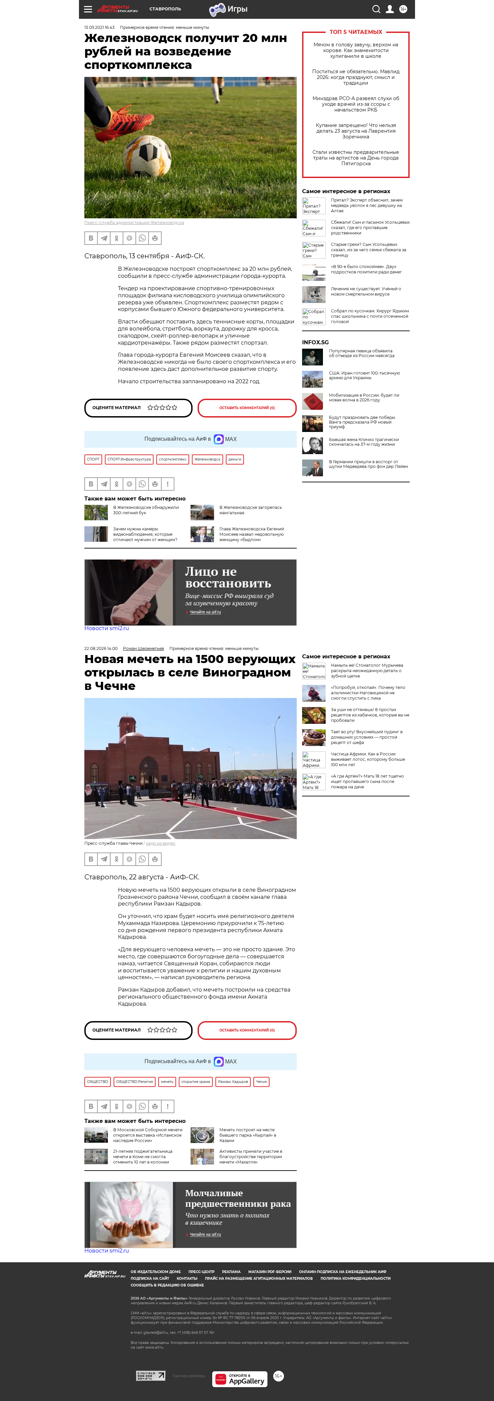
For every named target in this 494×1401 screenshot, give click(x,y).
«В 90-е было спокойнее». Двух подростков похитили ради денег (366, 269)
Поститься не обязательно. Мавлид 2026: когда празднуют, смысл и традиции (356, 77)
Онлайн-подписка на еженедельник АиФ (342, 1272)
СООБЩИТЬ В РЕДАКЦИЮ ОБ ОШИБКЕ (167, 1285)
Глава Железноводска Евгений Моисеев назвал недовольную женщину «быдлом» (251, 534)
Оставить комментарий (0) (247, 408)
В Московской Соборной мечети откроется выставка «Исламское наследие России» (147, 1135)
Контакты (187, 1278)
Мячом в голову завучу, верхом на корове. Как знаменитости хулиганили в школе (356, 50)
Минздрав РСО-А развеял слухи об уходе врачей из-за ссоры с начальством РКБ (356, 104)
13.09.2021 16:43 (99, 27)
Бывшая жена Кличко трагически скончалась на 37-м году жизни (364, 442)
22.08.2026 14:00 (101, 648)
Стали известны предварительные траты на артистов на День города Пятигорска (356, 158)
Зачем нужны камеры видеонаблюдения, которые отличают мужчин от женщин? (145, 534)
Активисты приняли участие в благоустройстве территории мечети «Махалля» (250, 1157)
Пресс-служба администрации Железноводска (134, 222)
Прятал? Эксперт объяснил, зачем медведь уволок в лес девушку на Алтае (367, 205)
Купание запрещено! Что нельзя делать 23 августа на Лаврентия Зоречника (356, 131)
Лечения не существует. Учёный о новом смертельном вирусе (366, 291)
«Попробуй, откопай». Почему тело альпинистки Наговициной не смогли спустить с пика (368, 693)
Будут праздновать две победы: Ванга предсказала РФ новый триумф (362, 422)
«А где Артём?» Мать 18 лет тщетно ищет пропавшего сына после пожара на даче (367, 781)
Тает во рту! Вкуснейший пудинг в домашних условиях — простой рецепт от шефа (367, 737)
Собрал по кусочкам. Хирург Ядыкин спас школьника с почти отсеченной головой (370, 316)
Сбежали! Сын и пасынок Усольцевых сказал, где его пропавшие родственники (370, 227)
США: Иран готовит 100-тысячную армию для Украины (364, 375)
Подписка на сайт (150, 1278)
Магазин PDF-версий (269, 1272)
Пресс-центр (201, 1272)
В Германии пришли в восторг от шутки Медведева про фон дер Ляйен (368, 464)
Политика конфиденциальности (355, 1278)
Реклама (231, 1272)
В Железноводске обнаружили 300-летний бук (146, 510)
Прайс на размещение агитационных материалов (259, 1278)
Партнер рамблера (189, 1376)
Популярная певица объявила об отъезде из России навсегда (362, 353)
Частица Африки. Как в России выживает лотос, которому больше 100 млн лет (368, 759)
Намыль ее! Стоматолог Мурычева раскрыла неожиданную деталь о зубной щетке (367, 670)
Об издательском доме (156, 1272)
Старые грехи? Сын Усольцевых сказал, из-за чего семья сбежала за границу (368, 250)
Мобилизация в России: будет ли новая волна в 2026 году (364, 397)
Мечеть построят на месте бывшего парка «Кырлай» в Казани (247, 1135)
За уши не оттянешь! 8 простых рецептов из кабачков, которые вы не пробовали (370, 715)
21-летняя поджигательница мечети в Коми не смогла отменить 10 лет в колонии (142, 1157)
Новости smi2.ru (106, 628)
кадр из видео (160, 843)
